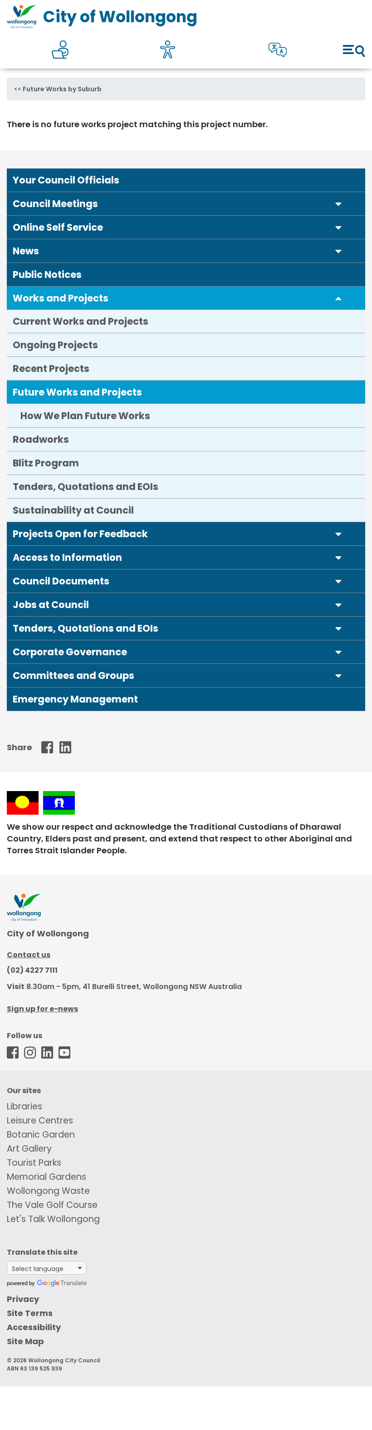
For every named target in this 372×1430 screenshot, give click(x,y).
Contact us (28, 955)
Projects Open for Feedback (80, 533)
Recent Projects (51, 368)
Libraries (24, 1106)
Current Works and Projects (80, 321)
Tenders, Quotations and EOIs (85, 486)
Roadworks (41, 439)
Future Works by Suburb (62, 89)
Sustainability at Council (73, 510)
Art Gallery (29, 1149)
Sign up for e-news (42, 1009)
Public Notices (47, 274)
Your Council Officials (66, 180)
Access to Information (67, 557)
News (26, 250)
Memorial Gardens (46, 1177)
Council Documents (61, 581)
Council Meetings (55, 203)
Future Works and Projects (77, 392)
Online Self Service (58, 227)
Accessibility (34, 1327)
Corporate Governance (70, 651)
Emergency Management (75, 699)
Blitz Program (46, 463)
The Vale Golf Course (52, 1205)
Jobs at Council (51, 604)
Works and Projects (60, 298)
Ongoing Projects (55, 344)
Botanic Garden (41, 1134)
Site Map (25, 1341)
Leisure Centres (40, 1120)
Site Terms (30, 1313)
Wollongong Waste (48, 1191)
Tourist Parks (34, 1163)
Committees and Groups (73, 675)
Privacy (23, 1299)
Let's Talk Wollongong (53, 1219)
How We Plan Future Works (85, 415)
